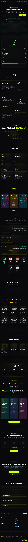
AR (5, 537)
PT (24, 536)
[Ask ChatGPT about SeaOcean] (8, 136)
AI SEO (16, 521)
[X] (15, 526)
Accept (26, 540)
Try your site (13, 210)
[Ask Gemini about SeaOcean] (17, 136)
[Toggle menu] (26, 1)
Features (16, 518)
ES (13, 536)
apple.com (11, 18)
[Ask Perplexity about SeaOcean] (14, 136)
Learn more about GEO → (18, 395)
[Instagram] (18, 526)
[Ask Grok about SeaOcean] (20, 136)
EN (2, 536)
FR (20, 536)
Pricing (16, 519)
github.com (14, 18)
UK (9, 536)
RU (5, 536)
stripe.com (18, 18)
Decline (23, 540)
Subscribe (25, 513)
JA (11, 537)
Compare (16, 520)
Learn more (25, 539)
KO (8, 537)
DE (17, 536)
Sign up (22, 1)
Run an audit (12, 354)
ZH (2, 537)
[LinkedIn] (17, 526)
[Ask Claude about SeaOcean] (11, 136)
